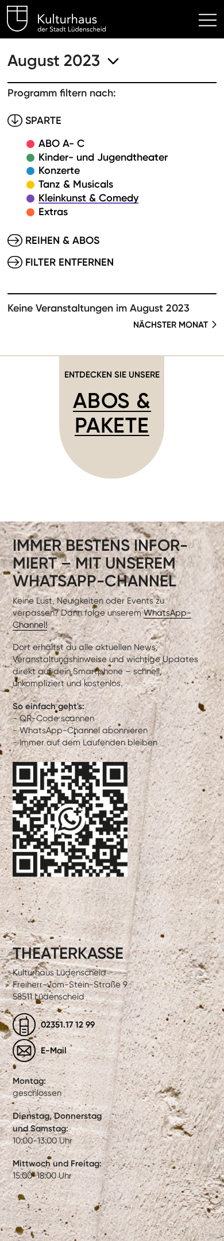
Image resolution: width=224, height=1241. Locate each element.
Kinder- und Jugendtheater (103, 157)
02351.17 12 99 (68, 1024)
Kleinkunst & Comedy (88, 198)
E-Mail (54, 1050)
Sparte (43, 120)
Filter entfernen (69, 262)
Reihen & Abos (62, 240)
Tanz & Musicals (75, 184)
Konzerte (59, 170)
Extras (53, 211)
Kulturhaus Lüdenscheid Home (63, 21)
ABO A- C (61, 143)
